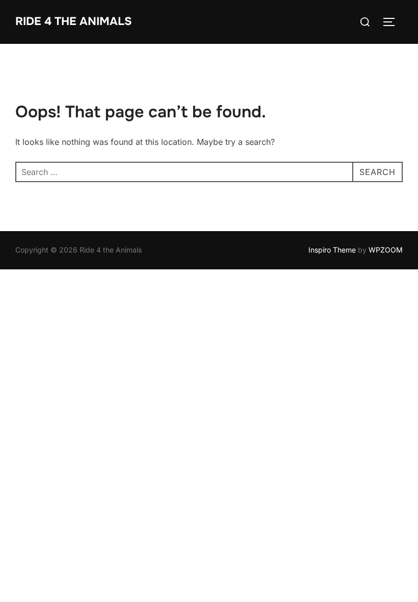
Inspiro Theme (332, 249)
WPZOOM (386, 249)
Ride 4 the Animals (73, 21)
